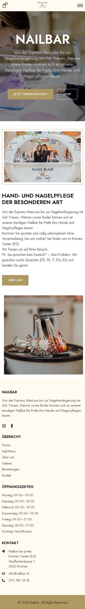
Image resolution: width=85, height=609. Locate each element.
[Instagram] (4, 426)
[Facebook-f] (12, 426)
